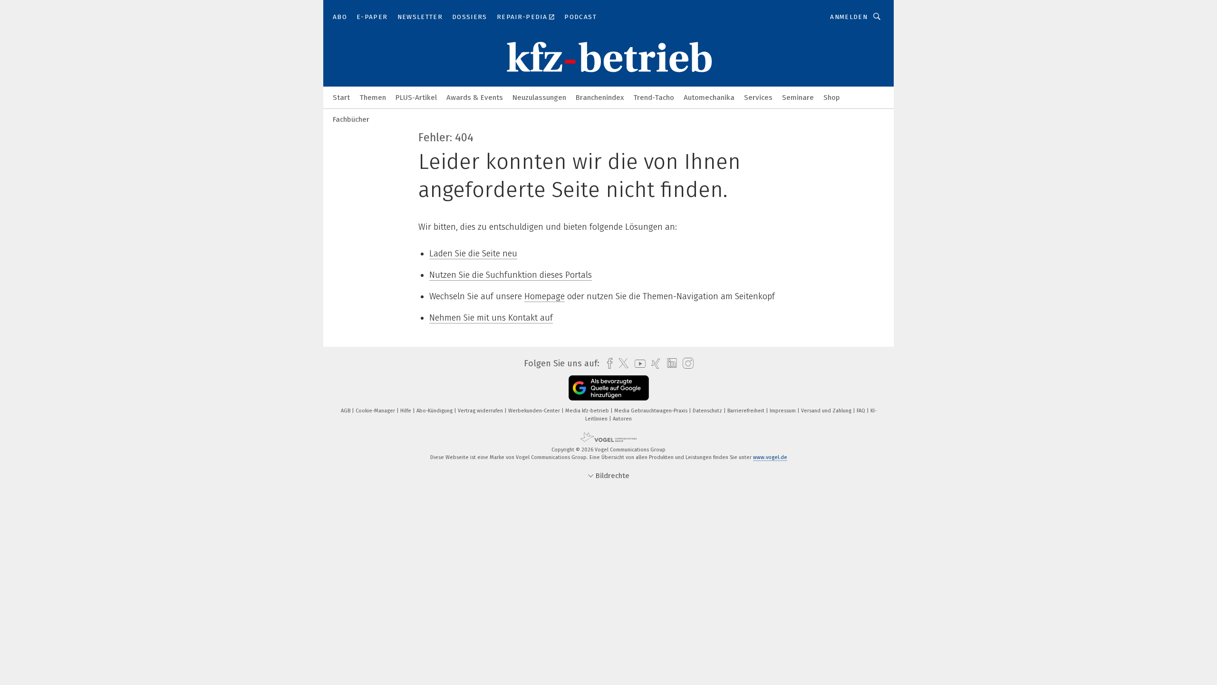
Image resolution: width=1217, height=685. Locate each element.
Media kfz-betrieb (587, 411)
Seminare (798, 97)
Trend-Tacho (653, 97)
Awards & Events (474, 97)
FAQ (862, 411)
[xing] (653, 364)
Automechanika (709, 97)
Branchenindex (600, 97)
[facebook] (607, 363)
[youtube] (638, 364)
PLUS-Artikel (416, 97)
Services (758, 97)
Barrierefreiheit (746, 411)
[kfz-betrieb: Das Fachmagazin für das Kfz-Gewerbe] (341, 97)
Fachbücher (351, 119)
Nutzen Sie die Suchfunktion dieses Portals (510, 275)
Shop (831, 97)
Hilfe (406, 411)
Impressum (783, 411)
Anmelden (849, 17)
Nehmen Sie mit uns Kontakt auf (491, 318)
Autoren (622, 419)
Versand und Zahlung (827, 411)
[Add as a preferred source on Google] (609, 388)
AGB (346, 411)
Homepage (544, 296)
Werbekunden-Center (534, 411)
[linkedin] (669, 363)
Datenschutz (708, 411)
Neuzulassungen (539, 97)
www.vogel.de (770, 457)
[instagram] (686, 364)
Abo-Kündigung (435, 411)
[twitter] (621, 363)
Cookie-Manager (376, 411)
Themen (372, 97)
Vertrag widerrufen (481, 411)
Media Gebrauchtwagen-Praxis (651, 411)
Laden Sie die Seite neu (473, 253)
